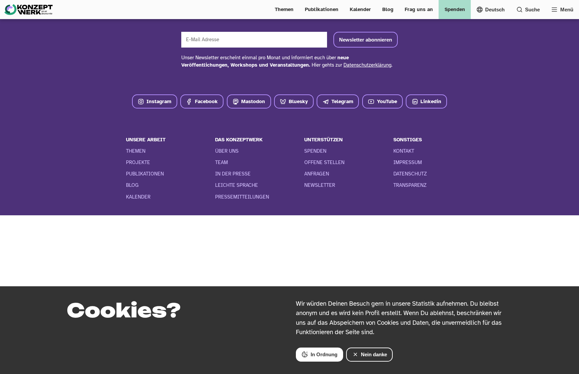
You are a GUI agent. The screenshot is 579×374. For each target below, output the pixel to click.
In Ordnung (324, 354)
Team (221, 162)
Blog (387, 9)
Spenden (455, 9)
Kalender (360, 9)
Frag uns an (419, 9)
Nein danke (374, 354)
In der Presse (233, 174)
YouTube (387, 101)
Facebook (206, 101)
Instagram (158, 101)
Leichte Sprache (236, 185)
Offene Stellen (324, 162)
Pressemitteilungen (242, 197)
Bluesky (298, 101)
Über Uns (227, 151)
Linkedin (431, 101)
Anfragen (316, 174)
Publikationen (321, 9)
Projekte (138, 162)
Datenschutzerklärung (367, 65)
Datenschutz (410, 174)
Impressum (407, 162)
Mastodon (253, 101)
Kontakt (403, 151)
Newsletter (319, 185)
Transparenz (410, 185)
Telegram (342, 101)
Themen (284, 9)
